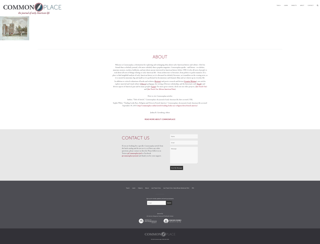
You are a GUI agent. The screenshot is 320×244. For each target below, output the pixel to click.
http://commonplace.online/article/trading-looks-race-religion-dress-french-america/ (168, 106)
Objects (294, 5)
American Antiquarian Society (155, 216)
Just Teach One (201, 87)
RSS (193, 188)
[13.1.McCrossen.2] (160, 28)
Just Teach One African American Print (161, 89)
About (302, 5)
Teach (278, 5)
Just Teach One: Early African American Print (176, 188)
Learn (286, 5)
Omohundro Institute (168, 216)
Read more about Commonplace (160, 119)
